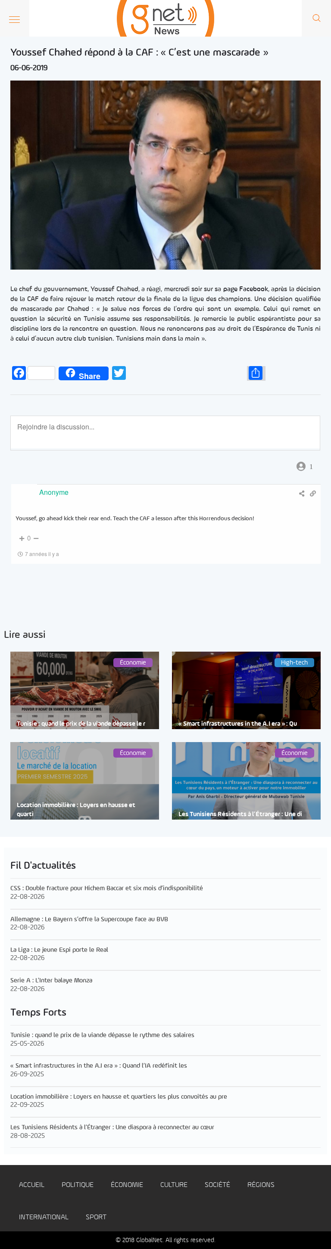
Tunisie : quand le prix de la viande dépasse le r (81, 724)
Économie (127, 1185)
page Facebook (245, 289)
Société (217, 1185)
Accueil (31, 1185)
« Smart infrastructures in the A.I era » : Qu (237, 724)
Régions (261, 1185)
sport (96, 1217)
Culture (173, 1185)
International (44, 1217)
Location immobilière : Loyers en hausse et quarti (76, 810)
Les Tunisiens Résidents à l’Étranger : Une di (240, 814)
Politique (78, 1185)
